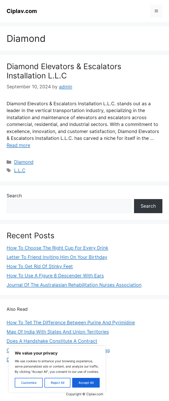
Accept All (86, 382)
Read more (18, 145)
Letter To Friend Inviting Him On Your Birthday (57, 257)
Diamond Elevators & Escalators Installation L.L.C (64, 71)
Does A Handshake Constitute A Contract (52, 341)
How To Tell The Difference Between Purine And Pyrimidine (71, 322)
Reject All (57, 382)
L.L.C (19, 170)
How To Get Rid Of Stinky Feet (40, 266)
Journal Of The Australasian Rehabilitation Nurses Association (74, 285)
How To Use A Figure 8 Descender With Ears (55, 275)
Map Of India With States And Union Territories (58, 331)
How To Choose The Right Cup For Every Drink (57, 248)
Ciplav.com (22, 11)
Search (14, 195)
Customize (29, 382)
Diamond (23, 162)
